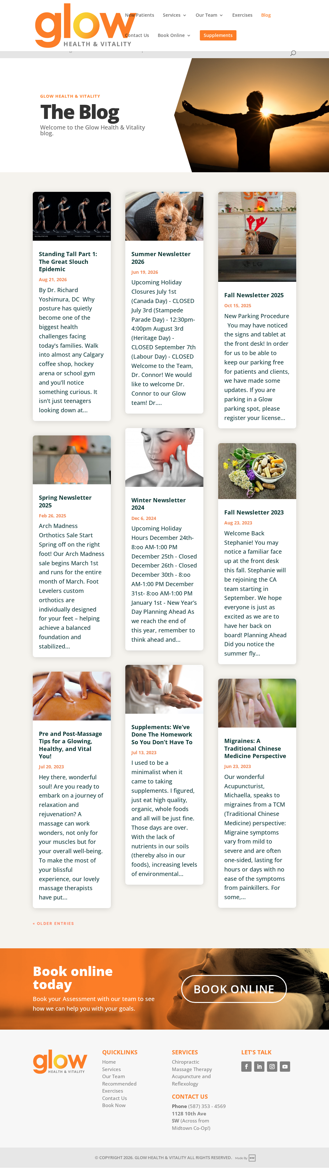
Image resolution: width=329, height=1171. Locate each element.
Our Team (206, 15)
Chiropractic (185, 1062)
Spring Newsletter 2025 (65, 501)
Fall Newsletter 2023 (254, 512)
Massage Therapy (192, 1069)
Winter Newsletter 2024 (158, 503)
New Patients (139, 15)
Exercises (242, 15)
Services (172, 15)
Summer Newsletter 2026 (161, 257)
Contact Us (137, 35)
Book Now (114, 1105)
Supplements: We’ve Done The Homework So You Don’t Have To (161, 734)
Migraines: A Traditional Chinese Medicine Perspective (255, 748)
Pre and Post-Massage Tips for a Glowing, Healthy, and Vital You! (70, 745)
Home (109, 1062)
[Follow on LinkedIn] (259, 1066)
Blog (266, 15)
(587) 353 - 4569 (207, 1106)
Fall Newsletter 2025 (254, 295)
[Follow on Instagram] (272, 1066)
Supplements (218, 35)
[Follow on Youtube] (285, 1066)
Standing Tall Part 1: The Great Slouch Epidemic (68, 261)
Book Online (171, 35)
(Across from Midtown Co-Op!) (191, 1120)
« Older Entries (53, 923)
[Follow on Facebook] (246, 1066)
